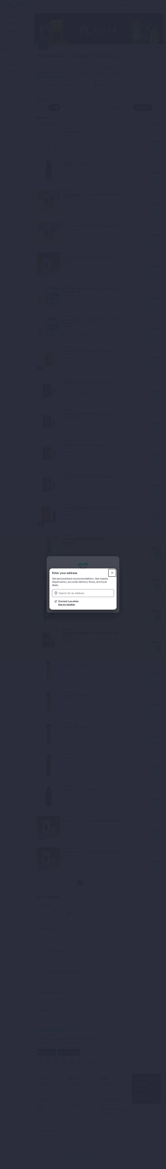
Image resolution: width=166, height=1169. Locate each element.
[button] (84, 603)
